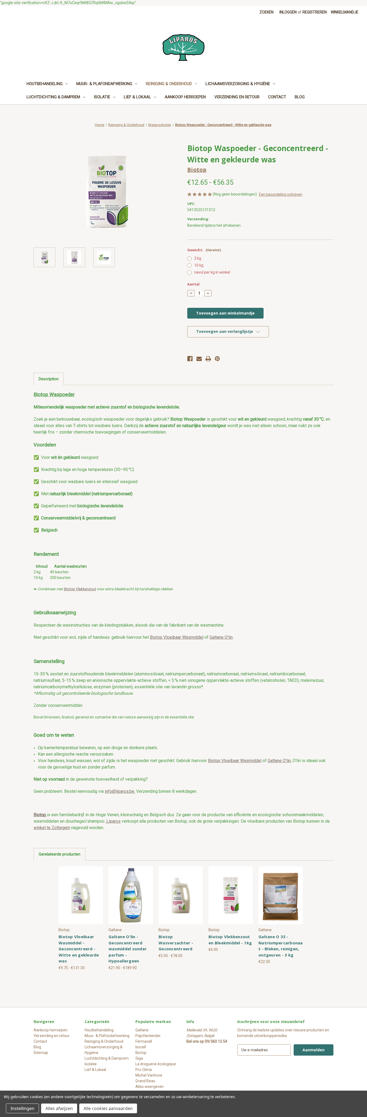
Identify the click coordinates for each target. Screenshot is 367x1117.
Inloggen (288, 12)
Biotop (140, 1052)
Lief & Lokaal (137, 97)
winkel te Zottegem (52, 827)
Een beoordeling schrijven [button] (280, 194)
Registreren (315, 12)
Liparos (113, 821)
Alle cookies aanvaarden (108, 1108)
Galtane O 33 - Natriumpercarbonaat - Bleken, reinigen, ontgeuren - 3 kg (280, 946)
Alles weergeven (149, 1086)
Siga (139, 1058)
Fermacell (143, 1041)
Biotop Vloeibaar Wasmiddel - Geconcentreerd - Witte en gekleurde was (79, 949)
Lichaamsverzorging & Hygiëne (238, 83)
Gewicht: (204, 249)
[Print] (208, 358)
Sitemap (41, 1052)
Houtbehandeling (45, 83)
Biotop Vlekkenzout (80, 589)
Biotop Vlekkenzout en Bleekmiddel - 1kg (230, 939)
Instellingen (22, 1108)
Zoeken (267, 12)
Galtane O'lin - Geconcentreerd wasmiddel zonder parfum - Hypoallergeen (128, 949)
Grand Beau (145, 1081)
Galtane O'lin (279, 760)
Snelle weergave (80, 890)
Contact (277, 97)
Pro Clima (143, 1069)
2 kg (197, 258)
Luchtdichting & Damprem (53, 97)
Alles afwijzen (59, 1108)
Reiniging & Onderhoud (169, 83)
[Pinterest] (217, 358)
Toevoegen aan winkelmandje (231, 900)
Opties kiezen (80, 900)
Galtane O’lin (221, 637)
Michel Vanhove (148, 1075)
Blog (300, 97)
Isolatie (102, 97)
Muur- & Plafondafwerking (104, 83)
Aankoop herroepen (185, 97)
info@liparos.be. (120, 791)
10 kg (198, 265)
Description (49, 378)
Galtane (142, 1030)
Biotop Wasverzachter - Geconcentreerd (176, 942)
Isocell (140, 1047)
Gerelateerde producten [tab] (59, 854)
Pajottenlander (148, 1036)
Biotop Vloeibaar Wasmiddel (176, 637)
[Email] (199, 358)
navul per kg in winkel (212, 272)
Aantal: (193, 284)
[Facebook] (190, 358)
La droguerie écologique (155, 1064)
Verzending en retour (237, 97)
